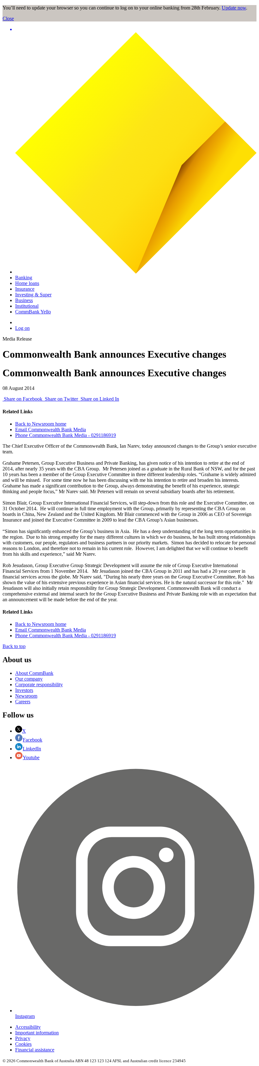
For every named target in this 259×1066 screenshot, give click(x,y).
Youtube (31, 757)
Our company (29, 678)
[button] (135, 29)
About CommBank (34, 673)
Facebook (32, 739)
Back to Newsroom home (40, 424)
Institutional (27, 306)
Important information (37, 1032)
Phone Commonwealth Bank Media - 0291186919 (65, 435)
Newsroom (26, 696)
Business (24, 300)
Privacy (22, 1038)
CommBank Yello (33, 311)
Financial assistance (34, 1049)
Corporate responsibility (39, 684)
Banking (23, 277)
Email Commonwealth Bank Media (50, 429)
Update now (234, 7)
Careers (22, 701)
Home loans (27, 283)
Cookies (23, 1044)
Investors (24, 690)
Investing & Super (33, 294)
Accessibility (28, 1027)
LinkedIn (32, 748)
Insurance (24, 289)
